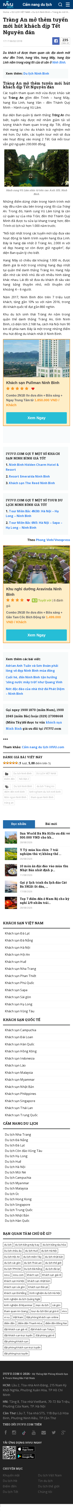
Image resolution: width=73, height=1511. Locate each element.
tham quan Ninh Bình (42, 797)
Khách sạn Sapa (16, 990)
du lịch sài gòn (12, 1262)
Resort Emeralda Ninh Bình (30, 476)
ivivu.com (18, 1275)
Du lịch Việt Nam (50, 1475)
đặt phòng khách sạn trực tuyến (22, 1347)
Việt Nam (18, 1317)
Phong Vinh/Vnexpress (53, 540)
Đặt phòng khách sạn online (42, 1317)
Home (6, 12)
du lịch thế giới (53, 1262)
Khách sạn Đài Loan (19, 1037)
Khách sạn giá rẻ (51, 1275)
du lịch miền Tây (32, 1256)
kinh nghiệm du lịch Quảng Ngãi (22, 1299)
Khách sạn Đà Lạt (17, 933)
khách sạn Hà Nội (14, 1281)
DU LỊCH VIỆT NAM (21, 12)
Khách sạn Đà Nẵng (19, 940)
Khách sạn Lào (15, 1065)
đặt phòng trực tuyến (16, 1353)
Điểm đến (9, 779)
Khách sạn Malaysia (19, 1072)
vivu (64, 1311)
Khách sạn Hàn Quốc (19, 1044)
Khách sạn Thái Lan (19, 1108)
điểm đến (9, 1323)
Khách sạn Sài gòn (18, 997)
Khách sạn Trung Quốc (21, 1115)
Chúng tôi (45, 1492)
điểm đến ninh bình (14, 791)
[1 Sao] (4, 762)
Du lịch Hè (10, 1481)
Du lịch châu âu (13, 1250)
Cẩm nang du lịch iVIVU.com (43, 747)
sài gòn (56, 1305)
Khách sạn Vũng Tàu (19, 1011)
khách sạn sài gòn (14, 1287)
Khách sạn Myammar (20, 1079)
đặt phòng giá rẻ (45, 1335)
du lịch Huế (31, 1250)
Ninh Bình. (59, 62)
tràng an (8, 802)
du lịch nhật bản (54, 1256)
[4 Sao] (13, 762)
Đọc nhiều (18, 824)
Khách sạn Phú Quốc (19, 983)
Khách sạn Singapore (20, 1101)
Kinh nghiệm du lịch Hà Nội (45, 1293)
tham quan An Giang (16, 1311)
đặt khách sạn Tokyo (42, 1329)
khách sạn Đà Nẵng (15, 1293)
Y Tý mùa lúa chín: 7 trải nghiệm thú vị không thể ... (40, 852)
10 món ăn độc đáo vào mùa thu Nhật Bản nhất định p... (44, 868)
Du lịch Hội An (12, 1256)
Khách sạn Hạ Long (18, 1004)
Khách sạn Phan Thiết (20, 976)
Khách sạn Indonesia (19, 1058)
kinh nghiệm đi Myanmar (18, 1305)
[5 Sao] (16, 762)
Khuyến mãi (11, 1475)
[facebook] (56, 41)
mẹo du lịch (42, 1305)
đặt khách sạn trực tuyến (18, 1335)
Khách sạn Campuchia (20, 1030)
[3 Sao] (10, 762)
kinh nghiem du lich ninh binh (45, 791)
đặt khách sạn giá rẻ (15, 1329)
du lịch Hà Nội (49, 1250)
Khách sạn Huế (15, 962)
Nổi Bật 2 (24, 779)
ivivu (7, 1275)
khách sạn (33, 1275)
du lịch (8, 1244)
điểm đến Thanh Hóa (30, 1323)
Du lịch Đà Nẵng (33, 1269)
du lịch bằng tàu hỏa (54, 1244)
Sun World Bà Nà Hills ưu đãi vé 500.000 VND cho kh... (45, 835)
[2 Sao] (7, 762)
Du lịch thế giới (48, 1486)
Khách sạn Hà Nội (17, 947)
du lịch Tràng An (45, 786)
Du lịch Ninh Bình (41, 12)
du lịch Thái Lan (33, 1262)
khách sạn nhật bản (39, 1281)
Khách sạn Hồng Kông (21, 1051)
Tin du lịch (45, 1481)
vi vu (7, 1317)
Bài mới (51, 824)
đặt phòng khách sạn (16, 1341)
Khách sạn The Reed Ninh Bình (32, 483)
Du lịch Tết (10, 1492)
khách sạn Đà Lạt (38, 1287)
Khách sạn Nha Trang (20, 969)
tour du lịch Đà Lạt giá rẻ (45, 1311)
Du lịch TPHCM (12, 1269)
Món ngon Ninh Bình (15, 797)
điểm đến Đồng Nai (56, 1323)
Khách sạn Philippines (20, 1094)
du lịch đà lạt (52, 1269)
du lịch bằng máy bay (27, 1244)
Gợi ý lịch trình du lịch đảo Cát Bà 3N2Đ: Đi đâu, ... (43, 884)
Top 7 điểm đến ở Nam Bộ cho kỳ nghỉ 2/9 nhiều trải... (44, 901)
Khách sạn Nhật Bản (19, 1087)
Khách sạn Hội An (17, 954)
